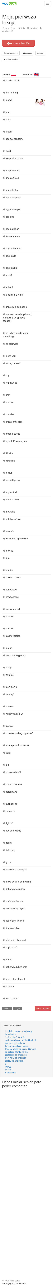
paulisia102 (7, 30)
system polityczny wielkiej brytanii (20, 1039)
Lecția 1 (9, 1069)
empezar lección (20, 43)
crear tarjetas (43, 1008)
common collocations (15, 1042)
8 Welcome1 (11, 1072)
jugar (41, 53)
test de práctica (12, 59)
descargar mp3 (11, 53)
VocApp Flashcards (11, 1280)
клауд (8, 1066)
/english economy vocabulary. (19, 1031)
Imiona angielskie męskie (17, 1045)
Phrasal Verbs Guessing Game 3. (20, 1048)
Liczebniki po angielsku (16, 1054)
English (18, 1008)
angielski (7, 1008)
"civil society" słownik (15, 1037)
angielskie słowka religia (16, 1051)
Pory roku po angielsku (15, 1057)
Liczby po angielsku (14, 1060)
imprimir (28, 53)
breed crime (10, 1034)
